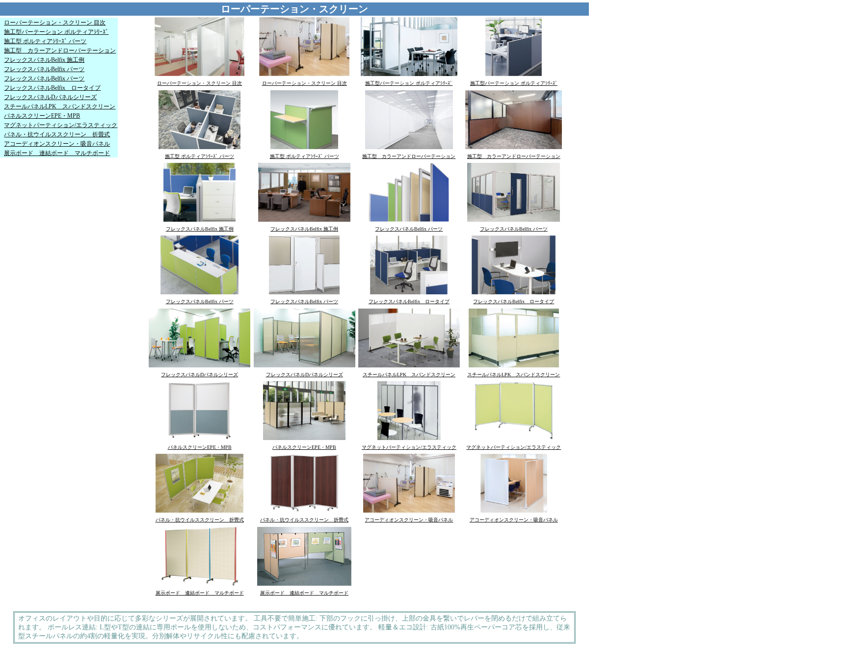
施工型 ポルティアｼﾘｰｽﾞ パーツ (45, 41)
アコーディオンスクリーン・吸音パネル (57, 143)
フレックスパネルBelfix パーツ (44, 69)
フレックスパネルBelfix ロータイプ (52, 87)
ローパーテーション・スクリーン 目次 (55, 22)
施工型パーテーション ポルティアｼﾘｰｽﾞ (56, 31)
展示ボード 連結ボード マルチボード (57, 153)
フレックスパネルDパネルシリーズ (50, 97)
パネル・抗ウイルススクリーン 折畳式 (57, 134)
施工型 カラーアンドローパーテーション (60, 50)
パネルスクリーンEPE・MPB (42, 115)
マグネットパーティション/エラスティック (60, 125)
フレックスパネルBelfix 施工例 (44, 59)
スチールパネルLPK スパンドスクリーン (59, 106)
